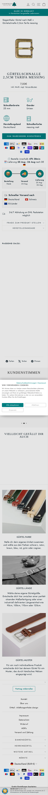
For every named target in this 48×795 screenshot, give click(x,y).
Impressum (42, 382)
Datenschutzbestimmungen (26, 382)
